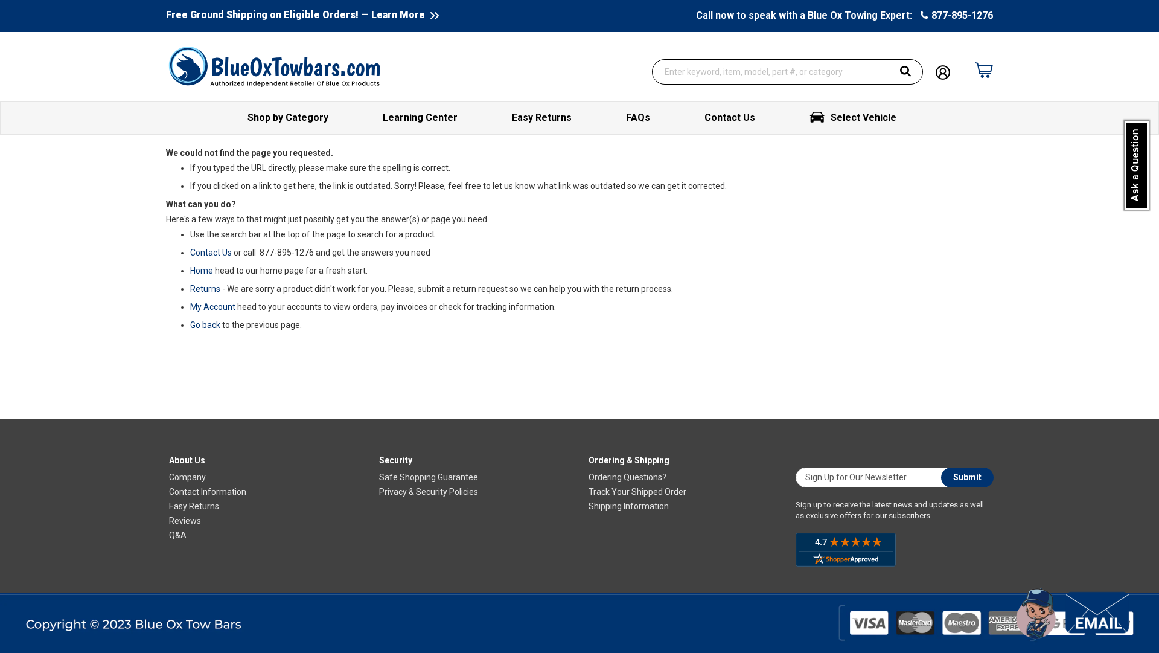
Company (187, 477)
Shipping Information (629, 506)
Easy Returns (194, 506)
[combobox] (788, 72)
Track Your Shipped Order (637, 492)
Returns (205, 289)
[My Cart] (984, 64)
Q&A (178, 535)
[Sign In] (943, 71)
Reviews (185, 521)
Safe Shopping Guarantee (428, 477)
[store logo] (274, 65)
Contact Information (207, 492)
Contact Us (211, 252)
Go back (205, 325)
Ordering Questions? (627, 477)
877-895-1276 (962, 15)
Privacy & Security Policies (428, 492)
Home (201, 270)
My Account (212, 307)
